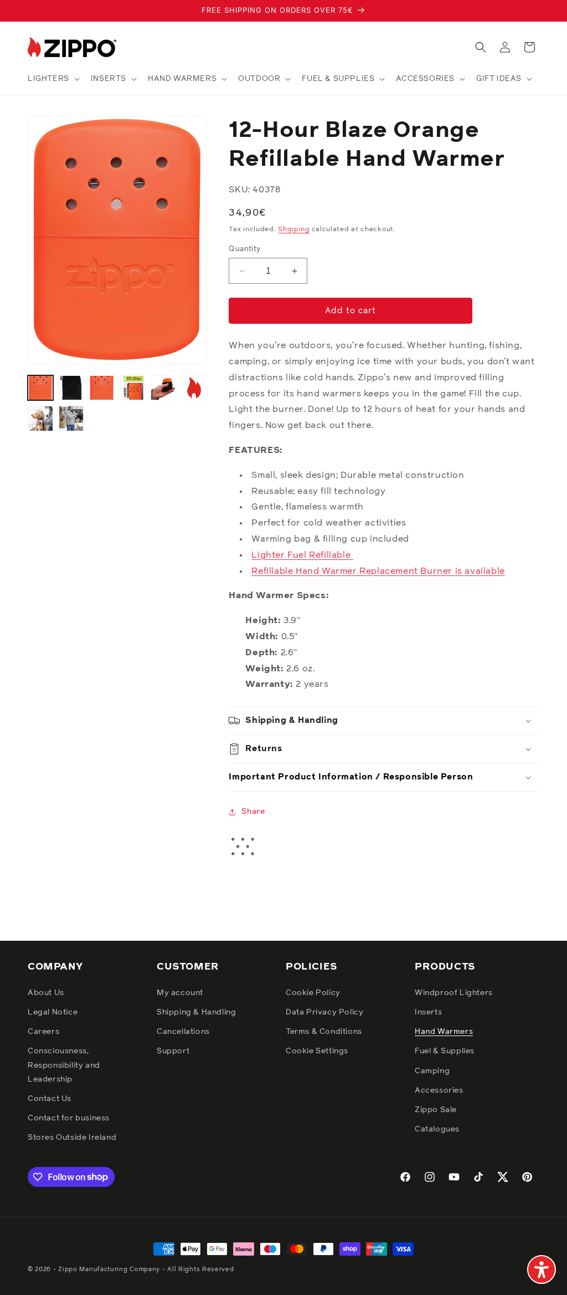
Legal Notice (53, 1012)
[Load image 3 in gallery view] (102, 388)
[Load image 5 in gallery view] (163, 388)
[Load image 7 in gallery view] (40, 418)
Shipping (294, 229)
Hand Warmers (444, 1032)
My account (180, 993)
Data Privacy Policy (324, 1012)
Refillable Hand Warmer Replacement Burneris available (377, 571)
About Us (46, 993)
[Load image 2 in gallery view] (71, 388)
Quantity (244, 249)
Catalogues (437, 1129)
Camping (432, 1071)
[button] (52, 78)
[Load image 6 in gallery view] (194, 388)
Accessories (439, 1090)
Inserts (428, 1012)
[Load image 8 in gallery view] (71, 418)
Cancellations (183, 1032)
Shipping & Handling (196, 1012)
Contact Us (49, 1099)
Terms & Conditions (324, 1032)
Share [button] (253, 811)
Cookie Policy (313, 993)
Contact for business (69, 1118)
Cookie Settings (317, 1051)
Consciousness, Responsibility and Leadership (64, 1065)
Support (173, 1051)
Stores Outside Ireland (72, 1137)
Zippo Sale (436, 1110)
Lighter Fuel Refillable (300, 554)
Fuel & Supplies (445, 1051)
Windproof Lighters (454, 993)
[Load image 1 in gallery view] (40, 388)
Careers (43, 1032)
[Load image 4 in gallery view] (133, 388)
